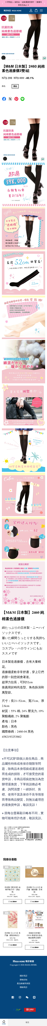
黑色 (15, 86)
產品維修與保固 (23, 983)
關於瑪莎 (23, 975)
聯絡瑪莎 (23, 987)
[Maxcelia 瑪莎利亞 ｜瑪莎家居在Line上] (34, 998)
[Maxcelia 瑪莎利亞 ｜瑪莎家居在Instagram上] (20, 998)
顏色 (3, 86)
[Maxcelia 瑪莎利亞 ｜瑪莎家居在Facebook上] (13, 998)
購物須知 (23, 979)
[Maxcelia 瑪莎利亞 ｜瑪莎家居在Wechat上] (27, 998)
